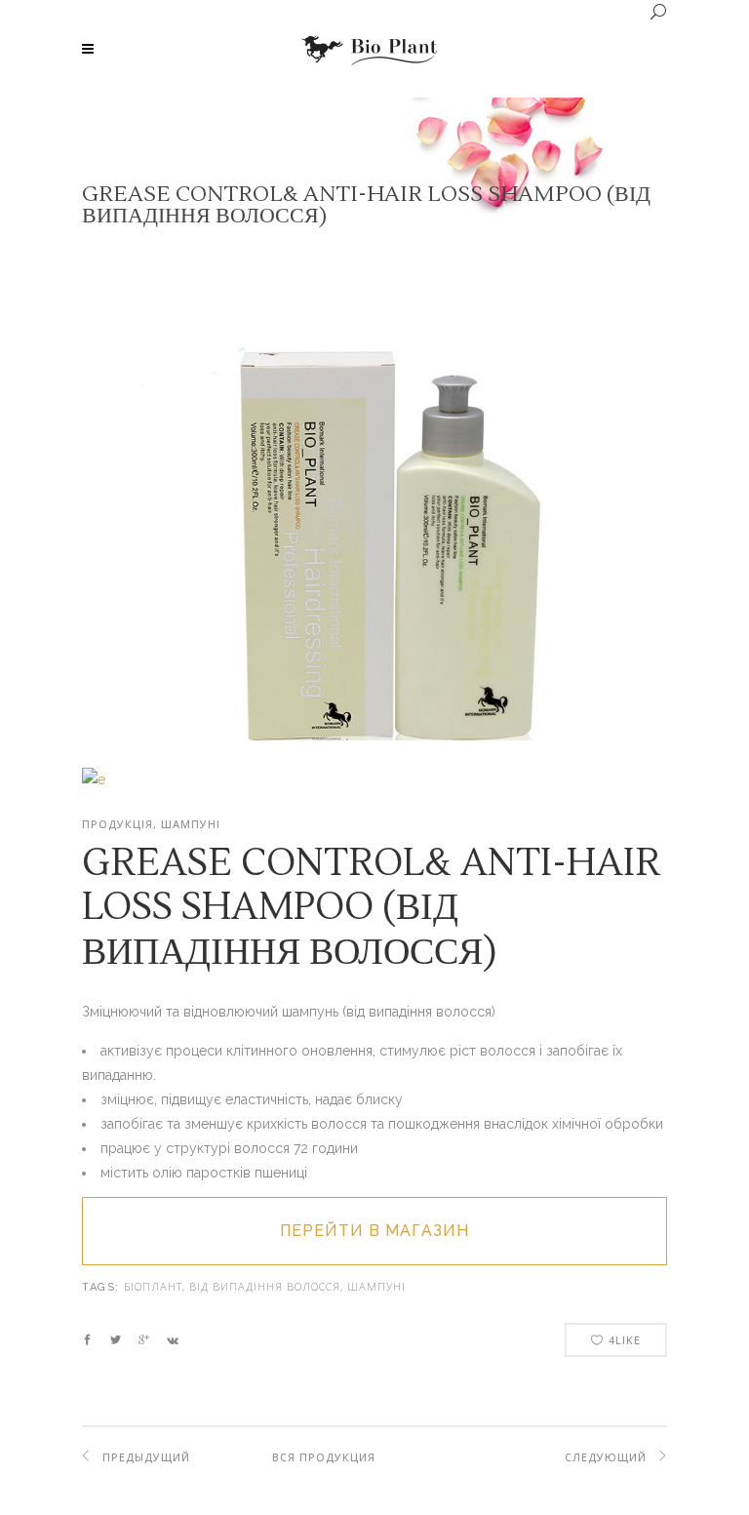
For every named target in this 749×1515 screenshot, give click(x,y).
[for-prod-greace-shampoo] (374, 735)
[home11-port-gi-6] (93, 779)
